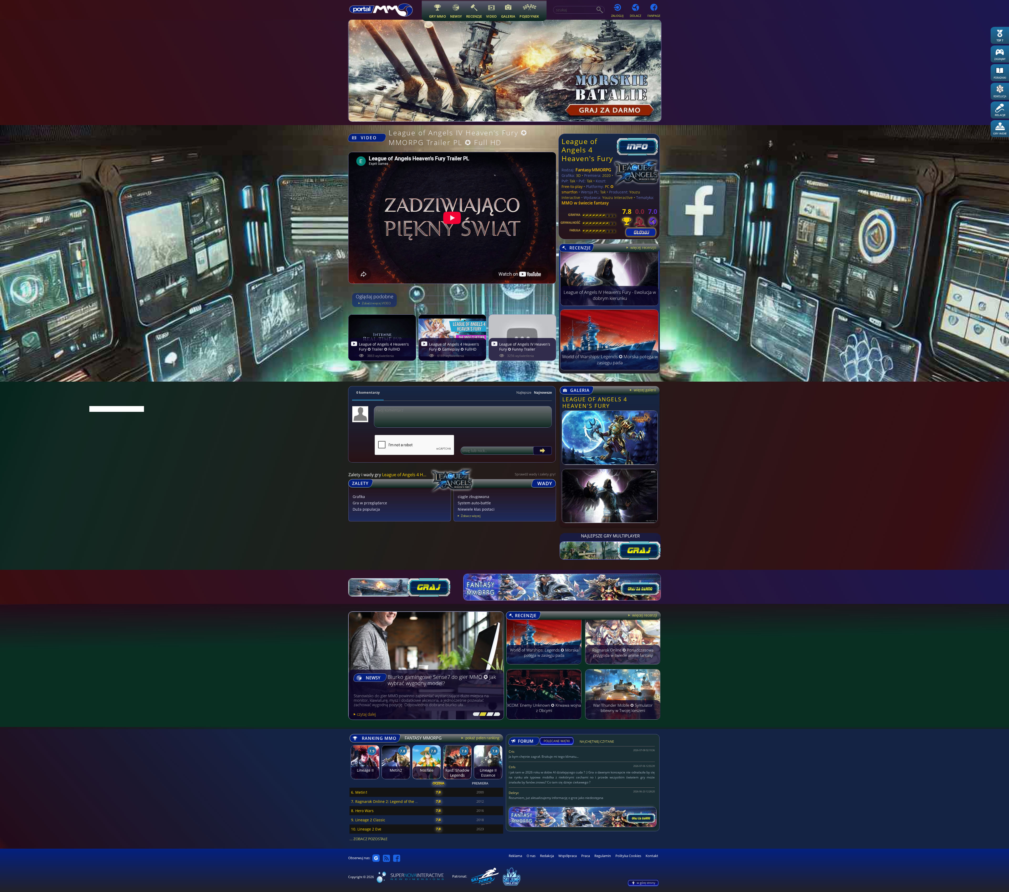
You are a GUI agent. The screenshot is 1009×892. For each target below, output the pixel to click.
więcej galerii (644, 389)
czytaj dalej (366, 714)
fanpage (653, 16)
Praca (585, 856)
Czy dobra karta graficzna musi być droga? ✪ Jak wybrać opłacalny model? (440, 680)
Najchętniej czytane (597, 742)
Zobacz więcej (471, 516)
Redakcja (547, 856)
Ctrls (512, 767)
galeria (508, 16)
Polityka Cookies (628, 856)
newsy (456, 16)
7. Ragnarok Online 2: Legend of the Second (389, 801)
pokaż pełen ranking (482, 737)
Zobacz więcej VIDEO (375, 303)
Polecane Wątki (557, 741)
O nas (531, 856)
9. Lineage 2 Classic (368, 819)
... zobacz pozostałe (368, 838)
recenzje (474, 16)
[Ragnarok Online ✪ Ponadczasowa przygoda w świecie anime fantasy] (622, 667)
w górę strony (646, 883)
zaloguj (617, 16)
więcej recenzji (644, 615)
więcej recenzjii (642, 247)
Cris (511, 751)
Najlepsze (523, 392)
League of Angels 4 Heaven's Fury (587, 149)
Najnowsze (543, 392)
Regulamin (602, 856)
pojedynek (529, 16)
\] (495, 714)
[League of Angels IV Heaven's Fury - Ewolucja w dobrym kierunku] (609, 304)
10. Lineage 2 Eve (366, 829)
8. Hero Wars (362, 810)
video (491, 16)
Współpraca (567, 856)
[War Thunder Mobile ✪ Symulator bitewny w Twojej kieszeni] (622, 722)
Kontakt (652, 856)
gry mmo (437, 16)
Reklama (515, 856)
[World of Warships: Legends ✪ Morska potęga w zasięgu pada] (609, 369)
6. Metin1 (359, 792)
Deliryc (514, 793)
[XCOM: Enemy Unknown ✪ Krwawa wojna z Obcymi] (543, 722)
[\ (475, 714)
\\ (481, 714)
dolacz (635, 16)
